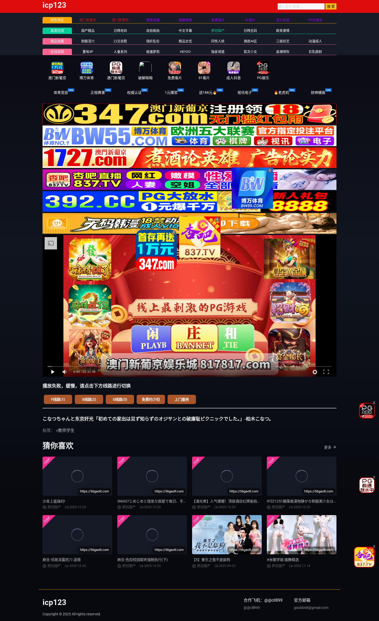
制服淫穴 (88, 41)
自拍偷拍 (153, 30)
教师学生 (66, 430)
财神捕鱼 (318, 92)
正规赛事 (97, 92)
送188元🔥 (208, 92)
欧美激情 (283, 30)
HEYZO (185, 52)
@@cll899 (252, 608)
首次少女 (250, 52)
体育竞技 (61, 92)
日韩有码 (120, 30)
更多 (327, 447)
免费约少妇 (151, 399)
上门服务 (182, 399)
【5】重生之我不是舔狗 (211, 560)
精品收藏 (57, 41)
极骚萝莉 (153, 52)
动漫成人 (315, 41)
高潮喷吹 (283, 52)
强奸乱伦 (153, 41)
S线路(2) (89, 399)
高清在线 (57, 30)
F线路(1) (58, 399)
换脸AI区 (250, 41)
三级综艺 (283, 41)
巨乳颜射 (315, 52)
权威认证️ (134, 92)
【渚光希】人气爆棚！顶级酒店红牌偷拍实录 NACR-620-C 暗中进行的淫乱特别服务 (259, 501)
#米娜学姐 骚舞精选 (283, 560)
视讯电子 (244, 92)
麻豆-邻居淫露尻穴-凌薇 (62, 560)
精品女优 (185, 41)
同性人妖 (218, 41)
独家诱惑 (218, 52)
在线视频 (57, 52)
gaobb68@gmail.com (311, 608)
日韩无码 (250, 30)
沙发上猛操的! (54, 501)
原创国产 (218, 30)
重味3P (88, 52)
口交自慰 (120, 41)
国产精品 (88, 30)
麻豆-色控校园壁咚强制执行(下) (142, 560)
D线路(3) (120, 399)
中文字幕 (185, 30)
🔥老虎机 (281, 92)
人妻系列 (120, 52)
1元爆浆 (171, 92)
